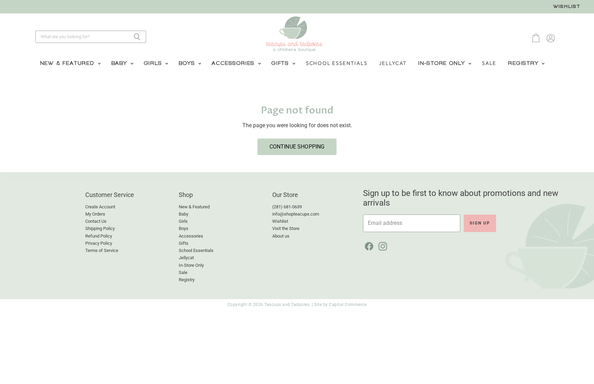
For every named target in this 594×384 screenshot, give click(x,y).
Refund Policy (98, 236)
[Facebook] (368, 245)
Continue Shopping (297, 146)
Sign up (480, 223)
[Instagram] (381, 245)
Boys (188, 63)
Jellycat (392, 63)
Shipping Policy (100, 228)
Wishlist (566, 6)
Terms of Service (101, 250)
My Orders (95, 214)
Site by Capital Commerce (340, 304)
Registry (524, 63)
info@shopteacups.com (295, 214)
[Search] (137, 37)
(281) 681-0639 (287, 206)
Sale (489, 63)
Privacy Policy (98, 243)
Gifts (282, 63)
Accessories (234, 63)
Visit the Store (285, 228)
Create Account (100, 206)
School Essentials (336, 63)
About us (280, 236)
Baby (120, 63)
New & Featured (68, 63)
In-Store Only (443, 63)
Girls (154, 63)
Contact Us (96, 221)
